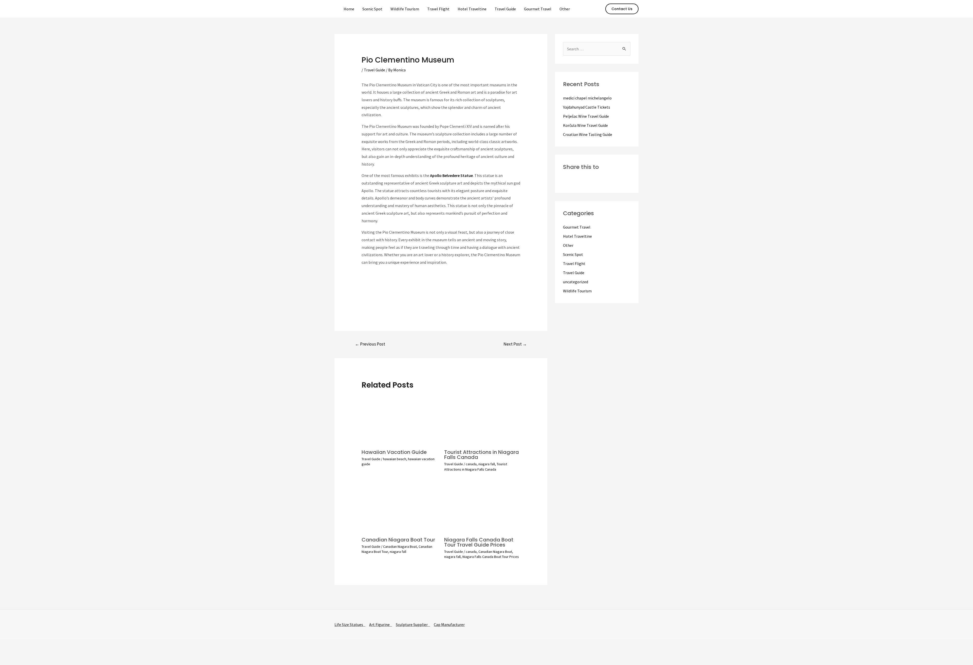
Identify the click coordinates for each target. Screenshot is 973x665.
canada (471, 464)
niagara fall (486, 464)
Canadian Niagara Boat (400, 546)
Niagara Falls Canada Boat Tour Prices (490, 556)
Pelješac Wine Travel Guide (586, 116)
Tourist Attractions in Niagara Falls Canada (481, 455)
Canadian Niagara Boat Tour (398, 539)
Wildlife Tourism (404, 8)
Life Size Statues (349, 624)
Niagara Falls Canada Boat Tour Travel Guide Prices (478, 542)
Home (349, 8)
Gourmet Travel (537, 8)
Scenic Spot (372, 8)
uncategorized (575, 281)
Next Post (515, 344)
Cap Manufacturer (449, 624)
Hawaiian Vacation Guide (394, 452)
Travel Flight (438, 8)
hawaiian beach (394, 459)
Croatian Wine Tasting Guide (587, 134)
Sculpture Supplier (413, 624)
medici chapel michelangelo (587, 97)
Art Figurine (380, 624)
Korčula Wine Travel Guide (585, 125)
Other (564, 8)
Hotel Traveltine (472, 8)
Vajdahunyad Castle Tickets (586, 107)
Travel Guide (505, 8)
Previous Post (370, 344)
